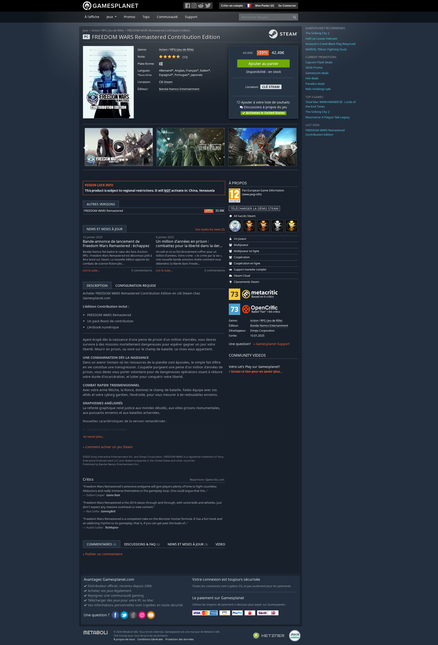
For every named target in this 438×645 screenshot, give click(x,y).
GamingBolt (108, 511)
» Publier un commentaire (103, 554)
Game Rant (113, 495)
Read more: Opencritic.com (207, 479)
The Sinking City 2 (317, 33)
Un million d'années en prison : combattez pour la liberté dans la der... (189, 243)
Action (95, 30)
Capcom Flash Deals (318, 62)
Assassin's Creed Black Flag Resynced (330, 44)
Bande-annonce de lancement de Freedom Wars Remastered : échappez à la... (116, 246)
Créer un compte (232, 5)
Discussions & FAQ (142, 544)
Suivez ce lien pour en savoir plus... (256, 371)
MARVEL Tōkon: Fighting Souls (326, 49)
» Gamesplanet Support (271, 344)
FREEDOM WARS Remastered (103, 211)
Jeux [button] (110, 17)
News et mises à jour (105, 229)
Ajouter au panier (263, 63)
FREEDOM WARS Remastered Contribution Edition (158, 30)
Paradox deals (315, 84)
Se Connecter (287, 5)
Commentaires (101, 544)
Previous (85, 147)
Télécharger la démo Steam (254, 208)
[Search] (294, 17)
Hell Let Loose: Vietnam (321, 38)
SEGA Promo (314, 67)
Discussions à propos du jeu (265, 107)
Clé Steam (165, 82)
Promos (129, 17)
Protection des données (179, 639)
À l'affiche (92, 17)
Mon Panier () (264, 5)
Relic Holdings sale (318, 89)
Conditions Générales (150, 639)
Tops (146, 17)
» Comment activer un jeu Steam (108, 447)
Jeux (85, 30)
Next (295, 147)
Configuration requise (135, 285)
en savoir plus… (93, 437)
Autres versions (101, 204)
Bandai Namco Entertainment (179, 89)
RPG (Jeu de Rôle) (113, 30)
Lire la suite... (91, 270)
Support (191, 17)
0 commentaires (141, 270)
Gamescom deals (316, 73)
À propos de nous (124, 639)
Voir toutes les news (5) (210, 229)
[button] (248, 5)
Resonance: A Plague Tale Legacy (327, 117)
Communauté (167, 17)
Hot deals (311, 78)
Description (97, 285)
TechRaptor (112, 527)
